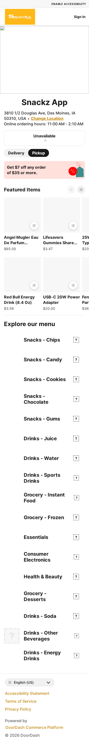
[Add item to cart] (34, 226)
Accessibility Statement (27, 693)
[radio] (16, 153)
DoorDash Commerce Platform (34, 727)
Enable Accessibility (68, 4)
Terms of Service (20, 701)
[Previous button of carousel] (71, 190)
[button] (21, 225)
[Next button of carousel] (81, 190)
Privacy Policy (18, 709)
